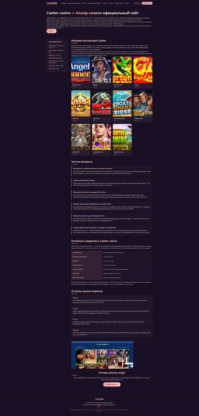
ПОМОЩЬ (64, 3)
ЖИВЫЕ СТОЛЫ (119, 3)
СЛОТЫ (84, 3)
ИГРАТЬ (51, 31)
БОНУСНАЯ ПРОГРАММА (94, 3)
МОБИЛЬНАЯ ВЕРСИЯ (74, 3)
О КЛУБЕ (105, 3)
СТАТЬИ (111, 3)
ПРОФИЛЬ (137, 3)
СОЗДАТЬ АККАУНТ (112, 384)
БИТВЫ (127, 3)
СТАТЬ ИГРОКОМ (147, 3)
